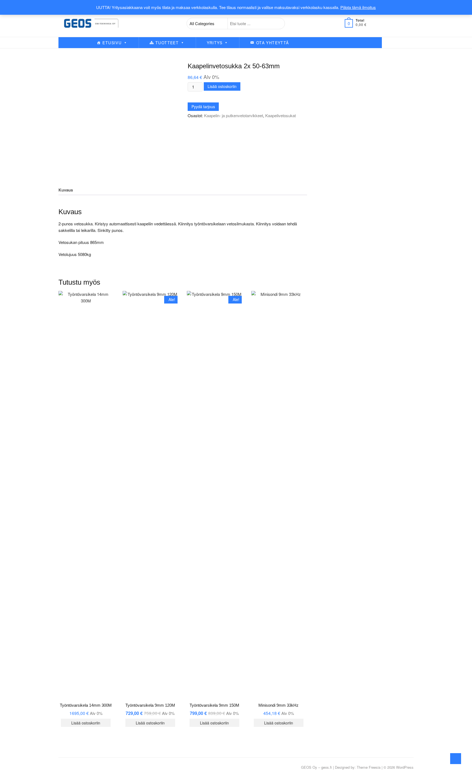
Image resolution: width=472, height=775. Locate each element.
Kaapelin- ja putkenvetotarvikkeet (233, 115)
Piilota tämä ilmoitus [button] (358, 7)
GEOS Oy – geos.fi (316, 767)
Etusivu (112, 42)
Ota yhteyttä (272, 42)
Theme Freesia (368, 767)
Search (278, 23)
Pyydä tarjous (203, 106)
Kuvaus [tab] (65, 190)
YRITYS (214, 42)
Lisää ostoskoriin (222, 86)
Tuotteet (167, 42)
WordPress (405, 767)
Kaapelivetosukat (280, 115)
